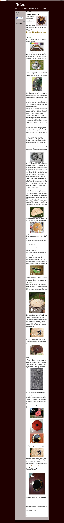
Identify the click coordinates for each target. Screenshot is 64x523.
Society (27, 515)
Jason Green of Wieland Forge (35, 55)
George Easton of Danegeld (40, 72)
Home (17, 15)
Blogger (36, 521)
